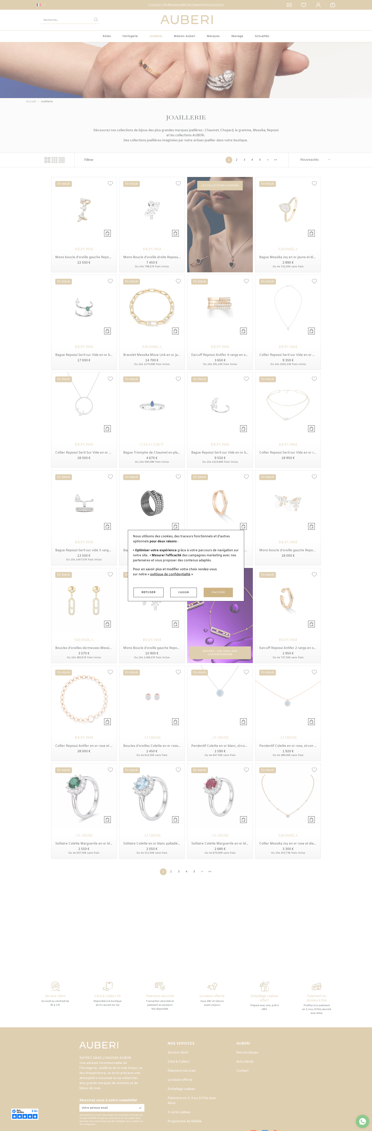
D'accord (218, 592)
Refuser (148, 592)
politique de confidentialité (170, 574)
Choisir (183, 592)
